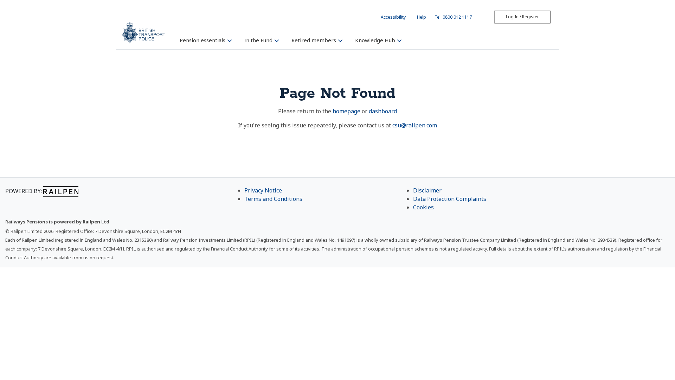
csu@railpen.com (414, 125)
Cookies (423, 207)
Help (421, 17)
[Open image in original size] (143, 33)
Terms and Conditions (273, 199)
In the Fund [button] (259, 40)
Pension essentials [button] (203, 40)
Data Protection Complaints (449, 199)
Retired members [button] (314, 40)
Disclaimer (427, 190)
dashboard (383, 111)
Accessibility (393, 17)
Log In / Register (522, 17)
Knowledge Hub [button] (376, 40)
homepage (346, 111)
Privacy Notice (263, 190)
